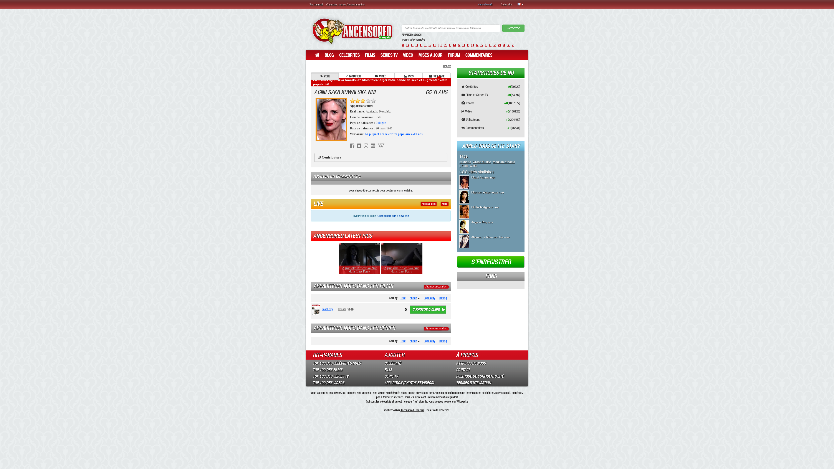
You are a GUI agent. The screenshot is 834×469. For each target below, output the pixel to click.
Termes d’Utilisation (473, 382)
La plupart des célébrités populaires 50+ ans (393, 134)
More (444, 203)
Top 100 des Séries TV (331, 376)
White (473, 165)
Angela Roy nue (482, 222)
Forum (454, 55)
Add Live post (428, 203)
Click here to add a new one (393, 216)
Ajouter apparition (436, 286)
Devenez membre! (356, 4)
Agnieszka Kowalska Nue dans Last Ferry (359, 269)
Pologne (381, 122)
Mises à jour (430, 55)
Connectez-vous (334, 4)
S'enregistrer (491, 262)
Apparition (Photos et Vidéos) (409, 382)
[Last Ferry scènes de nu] (316, 309)
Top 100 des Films (327, 369)
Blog (329, 55)
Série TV (391, 376)
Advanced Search (412, 34)
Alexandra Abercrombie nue (490, 237)
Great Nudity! (482, 161)
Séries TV (389, 55)
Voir (327, 76)
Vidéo (408, 55)
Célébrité (392, 363)
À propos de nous (471, 363)
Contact (463, 369)
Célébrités (349, 55)
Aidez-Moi (506, 4)
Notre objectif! (485, 4)
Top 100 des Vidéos (328, 382)
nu (415, 401)
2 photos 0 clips (426, 309)
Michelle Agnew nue (485, 207)
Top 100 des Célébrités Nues (337, 363)
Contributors (331, 157)
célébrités (385, 401)
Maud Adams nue (483, 177)
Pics (411, 76)
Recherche (513, 28)
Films (370, 55)
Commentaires (478, 55)
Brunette (465, 161)
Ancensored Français (412, 410)
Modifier (355, 76)
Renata (342, 309)
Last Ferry (327, 309)
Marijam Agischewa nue (487, 192)
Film (388, 369)
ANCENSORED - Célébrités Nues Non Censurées (352, 31)
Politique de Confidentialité (480, 376)
